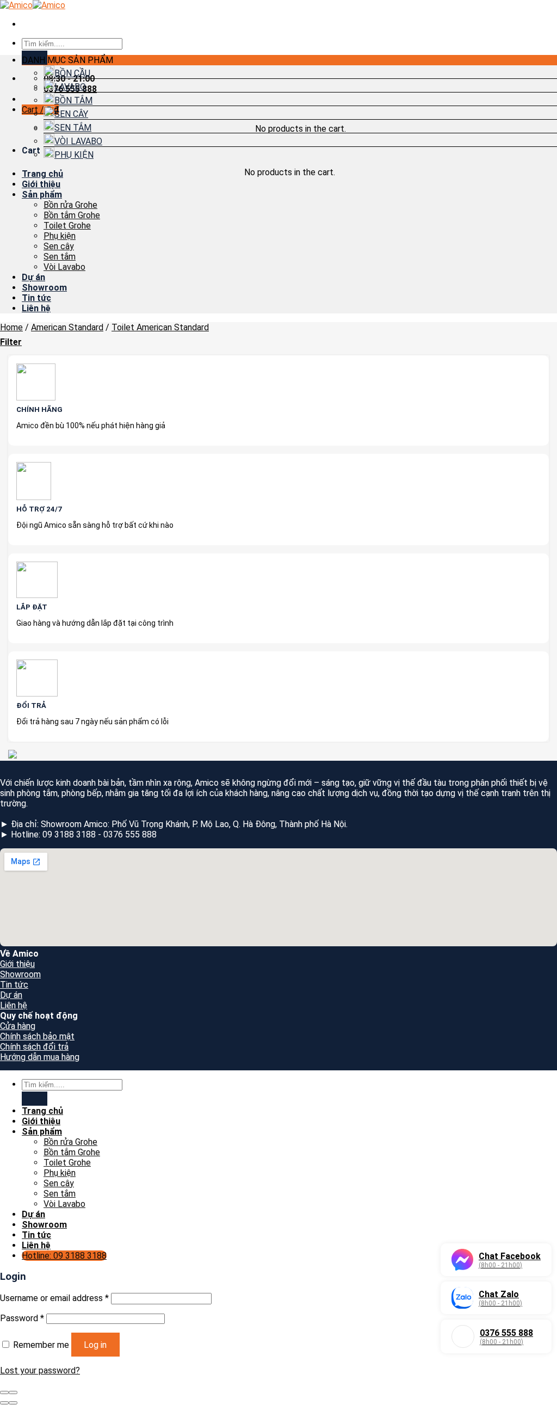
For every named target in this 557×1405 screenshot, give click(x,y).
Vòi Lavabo (64, 267)
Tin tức (36, 298)
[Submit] (34, 1098)
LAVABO (70, 87)
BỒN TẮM (73, 100)
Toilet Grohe (67, 225)
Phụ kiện (60, 236)
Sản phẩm (42, 194)
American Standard (67, 327)
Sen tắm (60, 256)
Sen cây (59, 246)
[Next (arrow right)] (13, 1402)
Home (11, 327)
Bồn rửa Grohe (70, 205)
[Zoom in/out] (13, 1392)
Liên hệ (36, 308)
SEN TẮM (72, 127)
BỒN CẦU (72, 73)
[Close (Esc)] (4, 1392)
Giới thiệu (41, 184)
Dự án (33, 277)
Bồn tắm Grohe (72, 215)
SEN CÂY (71, 114)
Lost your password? (40, 1370)
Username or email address (54, 1298)
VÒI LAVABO (78, 141)
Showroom (44, 287)
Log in (95, 1345)
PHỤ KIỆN (74, 155)
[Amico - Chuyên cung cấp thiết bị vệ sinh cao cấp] (32, 5)
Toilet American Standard (160, 327)
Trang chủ (42, 174)
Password (22, 1318)
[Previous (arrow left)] (4, 1402)
